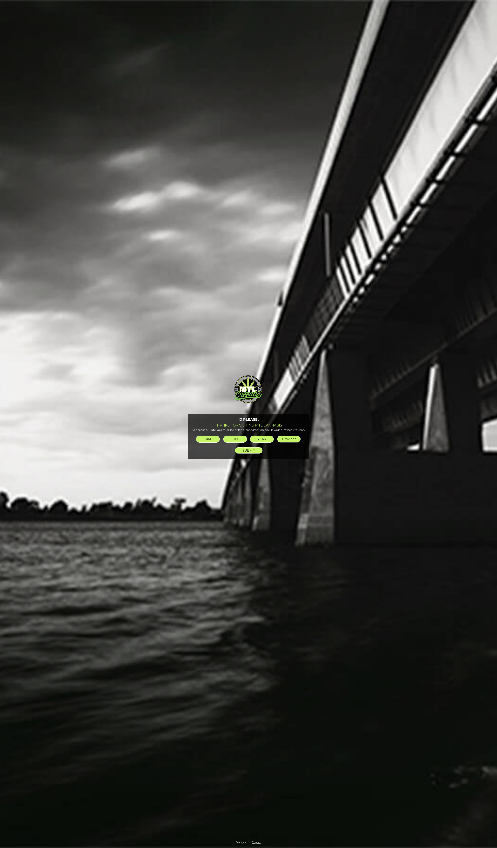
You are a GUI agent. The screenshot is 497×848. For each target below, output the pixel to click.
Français (241, 842)
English (256, 842)
